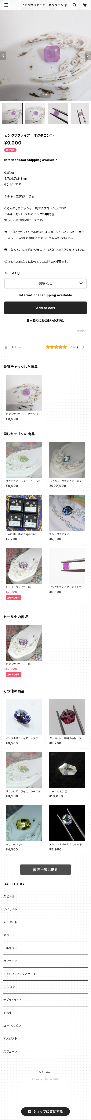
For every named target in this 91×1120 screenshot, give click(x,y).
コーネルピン (12, 1025)
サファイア (10, 961)
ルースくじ (12, 273)
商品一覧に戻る (45, 870)
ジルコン (9, 987)
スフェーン (10, 1051)
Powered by (41, 1079)
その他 (7, 1012)
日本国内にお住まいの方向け (45, 320)
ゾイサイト (10, 909)
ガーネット (10, 922)
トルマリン (10, 948)
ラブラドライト (12, 1000)
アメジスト (10, 1038)
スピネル (9, 896)
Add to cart (45, 308)
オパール (9, 935)
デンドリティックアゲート (19, 974)
